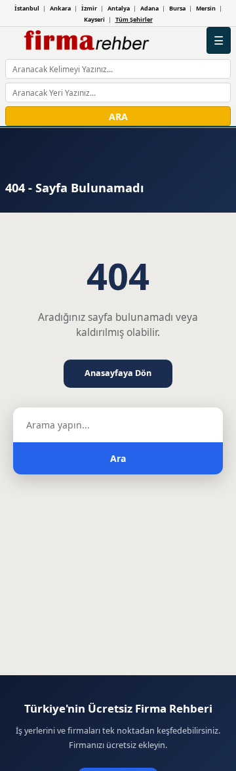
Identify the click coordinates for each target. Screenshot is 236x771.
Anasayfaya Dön (118, 373)
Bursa (177, 8)
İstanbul (26, 8)
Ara (118, 458)
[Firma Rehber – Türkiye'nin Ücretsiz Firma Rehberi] (85, 41)
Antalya (119, 8)
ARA (118, 116)
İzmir (89, 8)
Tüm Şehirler (134, 19)
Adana (149, 8)
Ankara (60, 8)
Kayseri (94, 19)
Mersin (206, 8)
